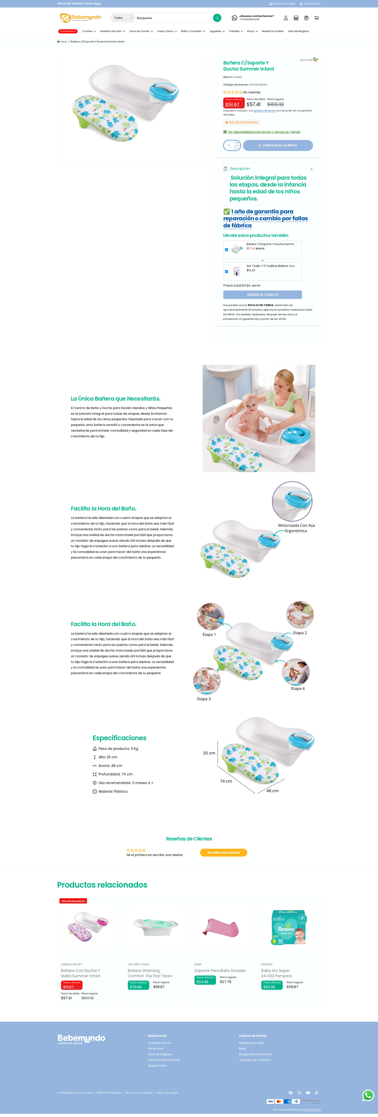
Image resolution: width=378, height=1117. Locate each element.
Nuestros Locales (284, 4)
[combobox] (179, 18)
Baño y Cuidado (191, 31)
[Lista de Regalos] (306, 18)
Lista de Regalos (160, 1054)
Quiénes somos (159, 1043)
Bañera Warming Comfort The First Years (150, 973)
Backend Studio (312, 1109)
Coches (87, 31)
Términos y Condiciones (139, 1092)
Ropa (250, 31)
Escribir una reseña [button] (224, 852)
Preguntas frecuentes (255, 1054)
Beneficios (155, 1048)
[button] (316, 18)
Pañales (234, 31)
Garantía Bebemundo (164, 1060)
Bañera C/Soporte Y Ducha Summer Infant (98, 41)
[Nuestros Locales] (296, 18)
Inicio (64, 41)
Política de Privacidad (109, 1092)
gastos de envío (265, 110)
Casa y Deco (165, 31)
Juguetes (215, 31)
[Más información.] (368, 1096)
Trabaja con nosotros (255, 1060)
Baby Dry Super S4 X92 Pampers (276, 973)
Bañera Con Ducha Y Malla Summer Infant (81, 973)
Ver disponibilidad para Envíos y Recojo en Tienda (264, 132)
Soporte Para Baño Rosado (220, 970)
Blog (242, 1048)
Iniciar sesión (312, 4)
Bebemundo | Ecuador (79, 1092)
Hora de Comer (140, 31)
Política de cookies (167, 1092)
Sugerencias (157, 1065)
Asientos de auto (111, 31)
